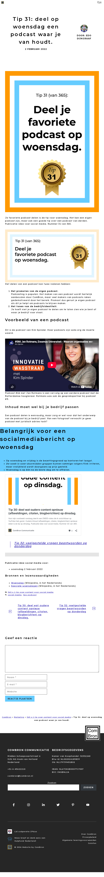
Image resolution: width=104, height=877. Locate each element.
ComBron (6, 717)
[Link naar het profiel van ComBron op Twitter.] (58, 804)
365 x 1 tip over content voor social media (31, 592)
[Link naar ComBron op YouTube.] (88, 804)
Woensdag (17, 583)
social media (15, 595)
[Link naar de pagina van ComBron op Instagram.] (43, 804)
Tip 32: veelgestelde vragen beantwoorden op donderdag (50, 544)
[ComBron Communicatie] (2, 2)
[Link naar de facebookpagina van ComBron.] (14, 804)
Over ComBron (88, 834)
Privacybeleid (89, 837)
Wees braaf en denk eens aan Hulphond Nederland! (29, 839)
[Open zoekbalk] (98, 2)
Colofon (92, 843)
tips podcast (30, 595)
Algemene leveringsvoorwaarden (79, 840)
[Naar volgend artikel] (94, 608)
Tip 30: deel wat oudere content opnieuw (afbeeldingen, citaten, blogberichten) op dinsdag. (33, 611)
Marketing (19, 717)
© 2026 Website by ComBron (29, 847)
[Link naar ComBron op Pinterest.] (73, 804)
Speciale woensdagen (24, 586)
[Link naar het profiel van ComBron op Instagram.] (28, 804)
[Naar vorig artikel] (10, 611)
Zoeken (52, 783)
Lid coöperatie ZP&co (25, 831)
